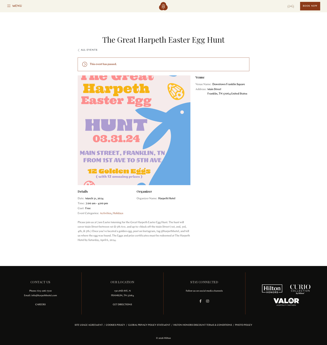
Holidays (118, 213)
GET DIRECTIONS (122, 304)
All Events (89, 50)
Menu (17, 6)
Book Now (310, 6)
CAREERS (40, 304)
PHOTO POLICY (243, 325)
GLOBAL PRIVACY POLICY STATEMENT (149, 325)
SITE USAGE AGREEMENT (89, 325)
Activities (105, 213)
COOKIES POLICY (115, 325)
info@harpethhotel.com (44, 295)
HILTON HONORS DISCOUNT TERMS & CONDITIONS (202, 325)
